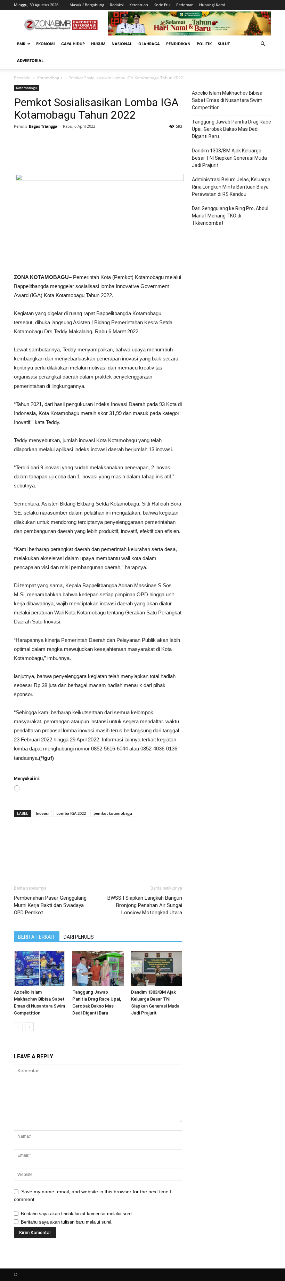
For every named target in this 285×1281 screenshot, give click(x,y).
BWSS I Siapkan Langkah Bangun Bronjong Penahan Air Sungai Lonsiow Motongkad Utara (144, 905)
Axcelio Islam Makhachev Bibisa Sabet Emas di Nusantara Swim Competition (227, 100)
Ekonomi (45, 43)
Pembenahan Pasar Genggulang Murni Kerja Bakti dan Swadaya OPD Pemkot (50, 905)
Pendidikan (178, 43)
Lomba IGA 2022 (71, 813)
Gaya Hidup (73, 43)
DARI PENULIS (79, 937)
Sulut (224, 43)
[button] (262, 44)
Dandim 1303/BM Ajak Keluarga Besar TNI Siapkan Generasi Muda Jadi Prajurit (229, 158)
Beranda (22, 78)
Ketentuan (138, 4)
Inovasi (42, 813)
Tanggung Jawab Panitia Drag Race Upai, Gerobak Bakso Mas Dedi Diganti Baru (231, 129)
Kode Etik (162, 4)
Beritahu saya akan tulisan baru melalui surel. (67, 1222)
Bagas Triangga (43, 126)
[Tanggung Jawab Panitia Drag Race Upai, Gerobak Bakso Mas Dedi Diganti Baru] (97, 968)
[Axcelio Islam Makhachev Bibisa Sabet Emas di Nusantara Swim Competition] (39, 968)
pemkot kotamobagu (112, 813)
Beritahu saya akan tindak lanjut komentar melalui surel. (77, 1213)
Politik (204, 43)
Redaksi (117, 4)
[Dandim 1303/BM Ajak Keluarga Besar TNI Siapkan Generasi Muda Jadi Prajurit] (156, 968)
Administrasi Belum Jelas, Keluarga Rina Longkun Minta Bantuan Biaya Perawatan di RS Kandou (231, 187)
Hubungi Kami (212, 4)
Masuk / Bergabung (87, 4)
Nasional (122, 43)
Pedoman (185, 4)
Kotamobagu (49, 78)
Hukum (98, 43)
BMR (21, 43)
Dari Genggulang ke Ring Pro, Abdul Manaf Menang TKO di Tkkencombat (230, 216)
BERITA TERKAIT (36, 937)
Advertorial (30, 60)
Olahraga (149, 43)
